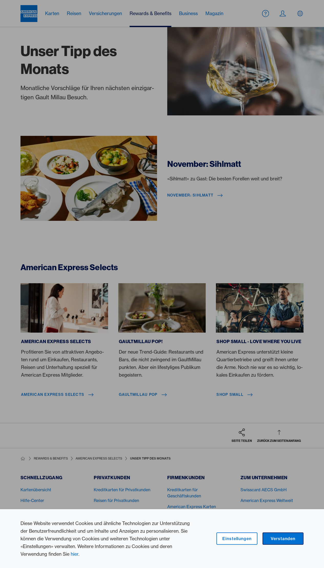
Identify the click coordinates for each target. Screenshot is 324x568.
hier (74, 554)
